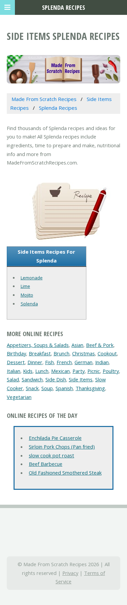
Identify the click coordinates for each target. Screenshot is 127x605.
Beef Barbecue (45, 463)
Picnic (93, 371)
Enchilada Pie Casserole (55, 437)
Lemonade (32, 278)
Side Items (80, 379)
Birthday (16, 353)
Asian (77, 345)
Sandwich (32, 379)
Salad (13, 379)
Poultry (111, 371)
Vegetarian (19, 397)
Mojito (27, 295)
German (83, 362)
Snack (32, 388)
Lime (25, 286)
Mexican (60, 371)
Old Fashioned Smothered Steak (65, 472)
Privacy (70, 573)
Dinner (34, 362)
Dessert (16, 362)
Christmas (83, 353)
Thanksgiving (90, 388)
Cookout (107, 353)
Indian (102, 362)
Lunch (41, 371)
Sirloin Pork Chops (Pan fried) (62, 446)
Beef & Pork (99, 345)
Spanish (64, 388)
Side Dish (55, 379)
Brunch (61, 353)
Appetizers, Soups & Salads (38, 345)
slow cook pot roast (51, 455)
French (64, 362)
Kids (28, 371)
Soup (47, 388)
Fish (49, 362)
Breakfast (40, 353)
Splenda (29, 304)
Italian (13, 371)
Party (78, 371)
